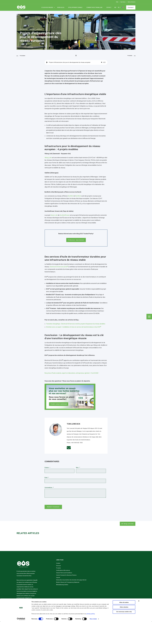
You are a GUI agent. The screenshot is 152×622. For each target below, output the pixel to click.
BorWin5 (70, 196)
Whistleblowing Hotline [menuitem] (62, 584)
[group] (76, 62)
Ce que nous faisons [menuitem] (47, 7)
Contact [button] (131, 7)
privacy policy (91, 613)
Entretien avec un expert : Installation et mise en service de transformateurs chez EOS (73, 327)
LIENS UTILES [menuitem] (59, 560)
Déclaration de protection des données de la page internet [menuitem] (71, 580)
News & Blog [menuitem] (60, 7)
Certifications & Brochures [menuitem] (63, 570)
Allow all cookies (124, 602)
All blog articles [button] (127, 523)
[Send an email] (69, 448)
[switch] (56, 619)
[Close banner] (138, 600)
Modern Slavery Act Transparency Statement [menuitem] (67, 582)
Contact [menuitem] (108, 7)
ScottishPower (65, 215)
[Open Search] (119, 7)
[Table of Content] (149, 316)
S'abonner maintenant (76, 240)
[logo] (23, 564)
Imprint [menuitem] (58, 577)
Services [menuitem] (58, 565)
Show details (93, 619)
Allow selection (124, 607)
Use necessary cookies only (124, 611)
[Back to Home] (21, 7)
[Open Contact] (115, 7)
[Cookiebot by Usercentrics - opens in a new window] (21, 619)
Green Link (54, 215)
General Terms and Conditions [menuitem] (64, 572)
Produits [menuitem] (58, 568)
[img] (101, 62)
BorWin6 (78, 196)
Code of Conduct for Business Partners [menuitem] (66, 575)
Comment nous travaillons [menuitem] (94, 7)
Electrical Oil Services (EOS (59, 267)
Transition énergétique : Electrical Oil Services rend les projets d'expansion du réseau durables (75, 324)
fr (122, 7)
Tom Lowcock (23, 29)
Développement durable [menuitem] (75, 7)
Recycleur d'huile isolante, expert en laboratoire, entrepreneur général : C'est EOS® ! (72, 373)
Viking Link (48, 157)
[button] (47, 62)
